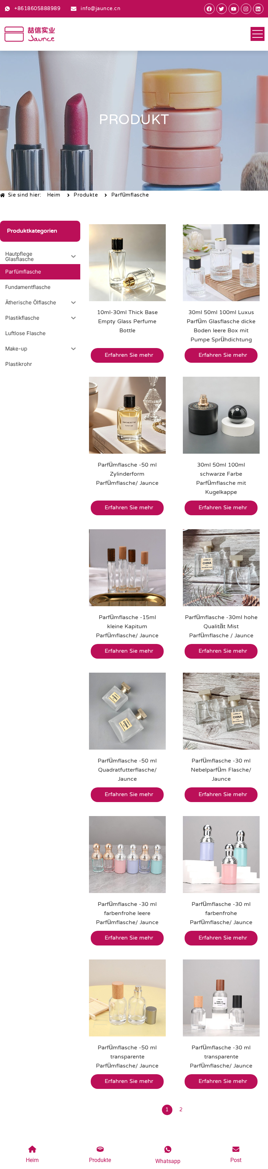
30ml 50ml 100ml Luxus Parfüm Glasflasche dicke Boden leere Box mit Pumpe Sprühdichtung (221, 326)
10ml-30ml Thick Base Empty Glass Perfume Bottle (127, 321)
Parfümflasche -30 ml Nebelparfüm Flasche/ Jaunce (221, 770)
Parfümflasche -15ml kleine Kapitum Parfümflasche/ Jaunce (127, 626)
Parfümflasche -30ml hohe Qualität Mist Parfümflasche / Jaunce (221, 626)
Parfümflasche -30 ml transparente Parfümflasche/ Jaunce (221, 1057)
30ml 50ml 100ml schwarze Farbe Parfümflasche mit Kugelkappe (221, 479)
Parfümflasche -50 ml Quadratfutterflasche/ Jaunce (127, 770)
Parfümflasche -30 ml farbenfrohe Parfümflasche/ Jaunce (221, 913)
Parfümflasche (130, 195)
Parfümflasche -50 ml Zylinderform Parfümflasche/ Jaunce (127, 474)
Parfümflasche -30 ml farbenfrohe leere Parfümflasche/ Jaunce (127, 913)
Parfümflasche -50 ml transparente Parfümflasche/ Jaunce (127, 1057)
